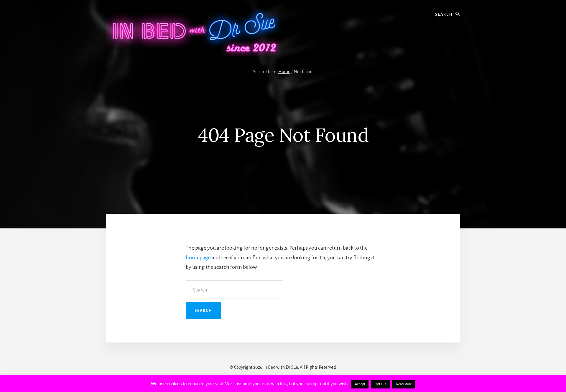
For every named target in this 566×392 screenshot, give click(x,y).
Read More (404, 384)
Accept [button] (360, 384)
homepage (198, 258)
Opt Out (380, 384)
